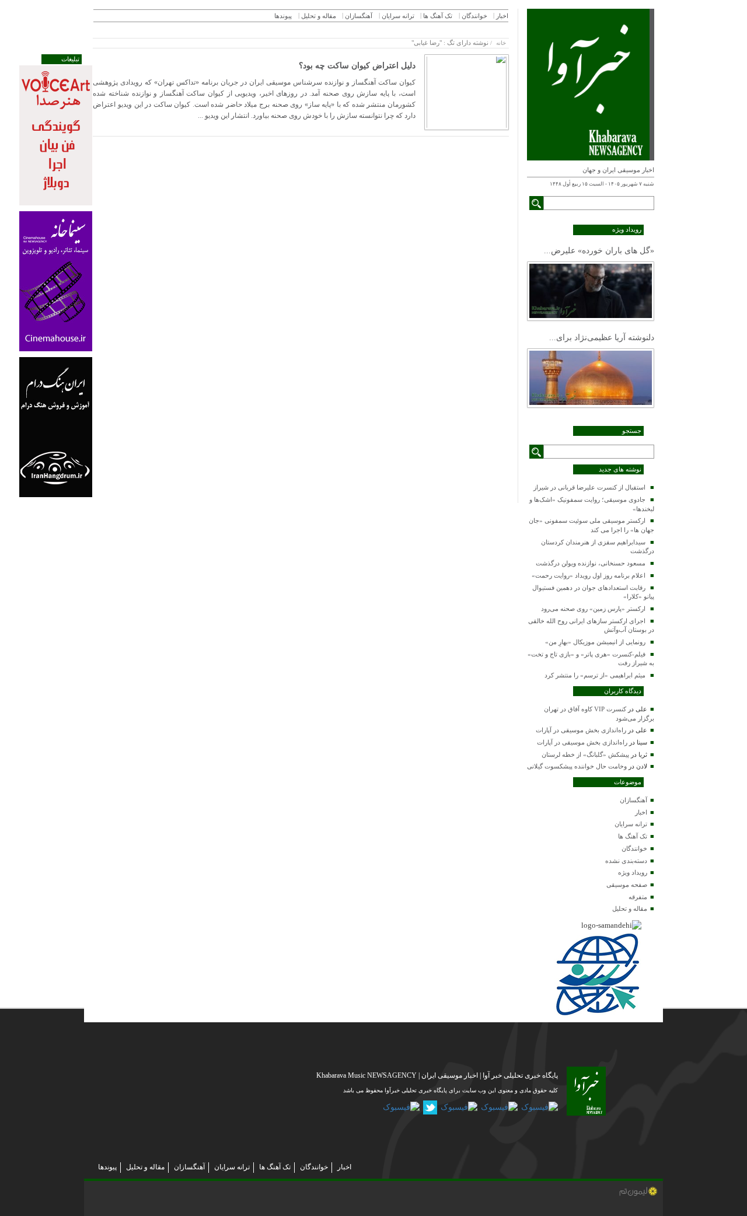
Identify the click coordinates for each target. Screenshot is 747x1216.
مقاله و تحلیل (629, 908)
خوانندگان (634, 848)
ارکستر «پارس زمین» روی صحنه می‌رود (593, 608)
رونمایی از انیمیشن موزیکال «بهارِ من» (595, 641)
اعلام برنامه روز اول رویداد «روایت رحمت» (588, 575)
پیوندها (283, 15)
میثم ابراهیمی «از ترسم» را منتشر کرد (594, 675)
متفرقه (638, 896)
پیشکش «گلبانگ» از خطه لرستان (585, 754)
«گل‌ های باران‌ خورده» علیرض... (599, 250)
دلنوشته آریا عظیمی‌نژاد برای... (601, 337)
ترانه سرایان (631, 823)
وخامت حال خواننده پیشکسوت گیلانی (577, 766)
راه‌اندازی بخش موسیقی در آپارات (581, 729)
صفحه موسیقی (626, 884)
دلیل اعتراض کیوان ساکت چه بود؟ (357, 65)
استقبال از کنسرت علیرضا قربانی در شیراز (589, 487)
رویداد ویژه (632, 872)
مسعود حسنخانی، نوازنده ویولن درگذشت (590, 563)
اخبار (641, 812)
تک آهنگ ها (632, 836)
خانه (501, 43)
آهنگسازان (633, 799)
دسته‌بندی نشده (626, 860)
